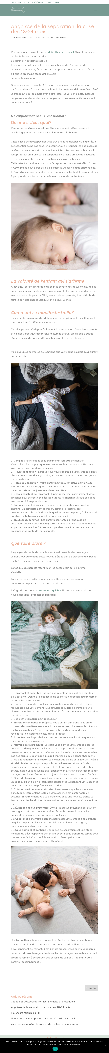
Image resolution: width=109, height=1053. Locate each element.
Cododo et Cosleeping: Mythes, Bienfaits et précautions (43, 1001)
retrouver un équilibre (48, 590)
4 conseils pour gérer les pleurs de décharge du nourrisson (45, 1024)
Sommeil (64, 37)
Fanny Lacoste (20, 37)
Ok (55, 1049)
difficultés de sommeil (61, 52)
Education (54, 37)
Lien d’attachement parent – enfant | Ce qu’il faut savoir (43, 1018)
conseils (45, 37)
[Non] (105, 1045)
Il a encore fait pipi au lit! (25, 1013)
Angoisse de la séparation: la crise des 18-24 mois (40, 1007)
